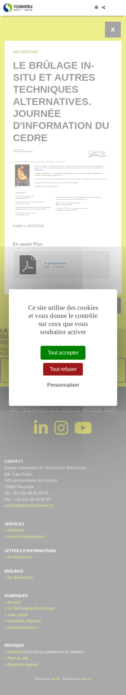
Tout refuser (63, 369)
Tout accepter (63, 352)
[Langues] (96, 7)
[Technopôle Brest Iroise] (18, 7)
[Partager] (103, 7)
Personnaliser (63, 385)
